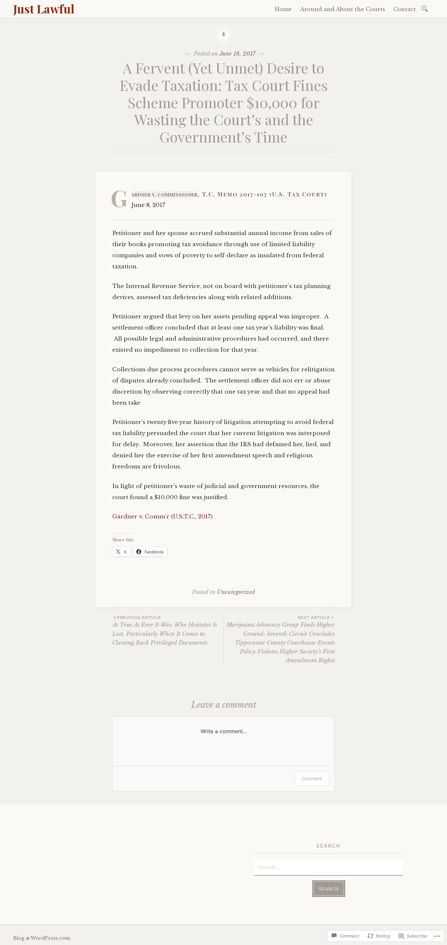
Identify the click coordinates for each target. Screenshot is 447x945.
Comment (312, 778)
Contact (404, 9)
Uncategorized (236, 592)
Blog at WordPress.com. (42, 938)
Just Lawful (43, 8)
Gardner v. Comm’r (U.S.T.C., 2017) (162, 516)
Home (283, 9)
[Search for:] (426, 8)
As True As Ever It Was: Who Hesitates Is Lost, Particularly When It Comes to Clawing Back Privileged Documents (164, 630)
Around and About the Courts (342, 9)
